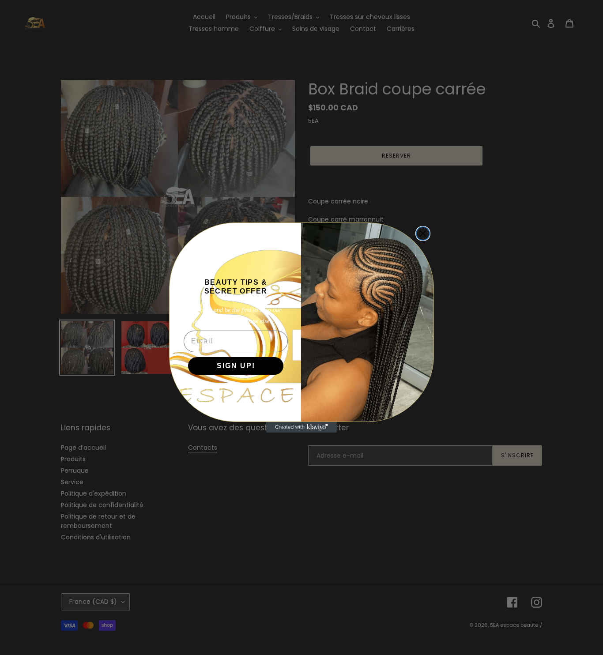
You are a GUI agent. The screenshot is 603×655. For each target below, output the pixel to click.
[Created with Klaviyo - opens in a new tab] (301, 427)
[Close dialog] (423, 233)
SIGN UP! (236, 365)
